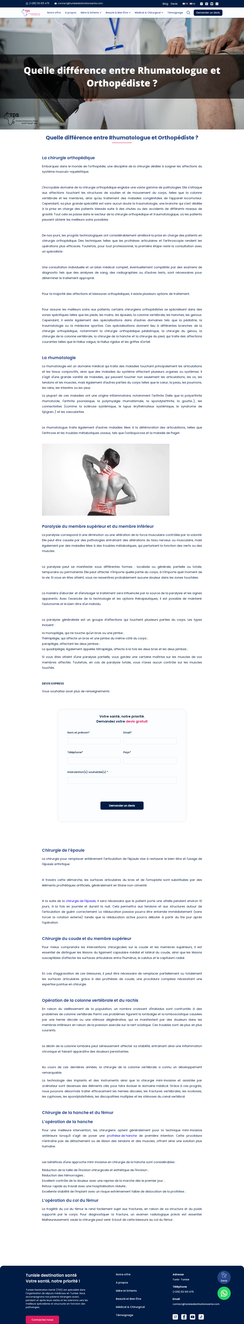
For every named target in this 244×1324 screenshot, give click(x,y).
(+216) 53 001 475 (183, 1291)
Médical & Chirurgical (148, 12)
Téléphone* (75, 752)
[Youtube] (211, 3)
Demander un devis (208, 12)
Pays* (127, 752)
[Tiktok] (217, 3)
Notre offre (54, 12)
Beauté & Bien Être (117, 12)
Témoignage (175, 12)
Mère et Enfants (126, 1291)
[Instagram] (201, 3)
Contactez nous (42, 1320)
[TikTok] (201, 1317)
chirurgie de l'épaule (81, 901)
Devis (174, 4)
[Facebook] (206, 3)
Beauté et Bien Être (128, 1299)
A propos (70, 12)
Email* (127, 732)
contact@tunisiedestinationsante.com (196, 1304)
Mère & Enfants (90, 12)
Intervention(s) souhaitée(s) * (87, 772)
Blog (165, 4)
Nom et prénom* (78, 732)
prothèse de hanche (122, 1136)
